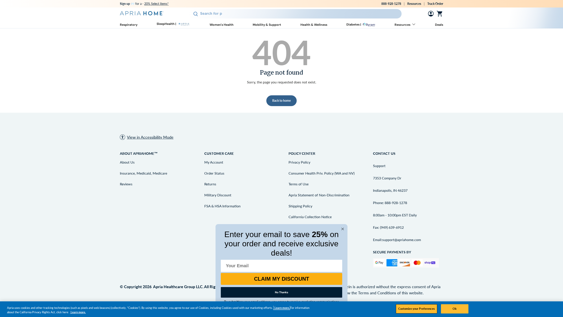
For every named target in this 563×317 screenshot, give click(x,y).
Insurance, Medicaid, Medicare (143, 173)
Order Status (214, 173)
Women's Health (222, 25)
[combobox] (294, 13)
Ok (455, 308)
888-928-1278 (391, 4)
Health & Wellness (313, 25)
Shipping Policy (300, 206)
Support (379, 166)
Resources (414, 4)
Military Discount (217, 195)
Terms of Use (299, 184)
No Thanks (281, 292)
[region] (281, 309)
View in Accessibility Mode (150, 137)
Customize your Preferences (416, 308)
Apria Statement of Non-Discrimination (319, 195)
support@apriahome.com (401, 240)
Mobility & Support (267, 25)
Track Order (435, 4)
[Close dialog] (342, 229)
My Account (213, 162)
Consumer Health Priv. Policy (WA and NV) (322, 173)
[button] (440, 13)
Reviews (126, 184)
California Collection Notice (310, 217)
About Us (127, 162)
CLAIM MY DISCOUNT (281, 279)
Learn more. (282, 308)
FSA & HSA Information (222, 206)
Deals (439, 25)
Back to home (281, 100)
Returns (210, 184)
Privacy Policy (299, 162)
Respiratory (128, 25)
